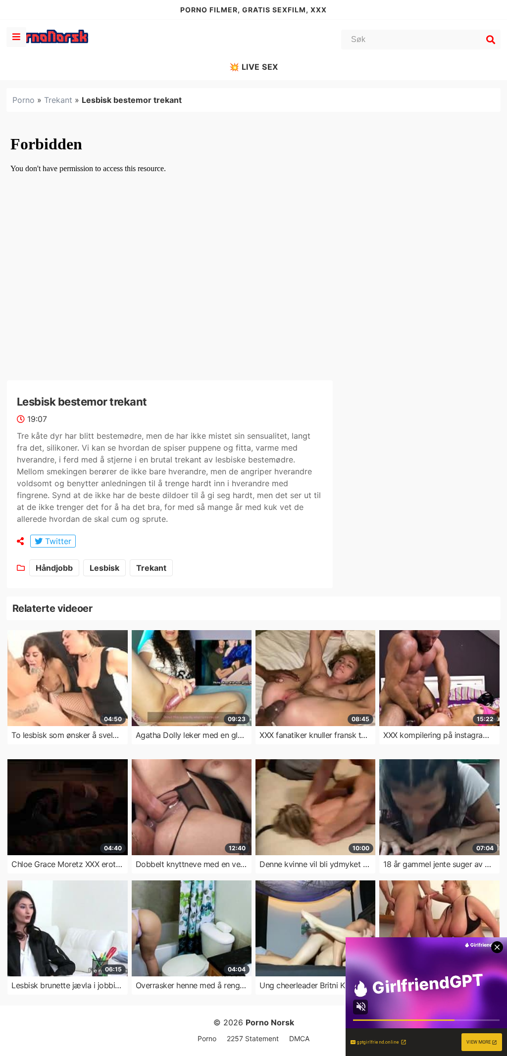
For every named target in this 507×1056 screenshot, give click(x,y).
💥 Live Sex (253, 67)
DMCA (299, 1038)
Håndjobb (54, 568)
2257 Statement (253, 1038)
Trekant (58, 100)
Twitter (57, 541)
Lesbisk (104, 568)
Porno (23, 100)
